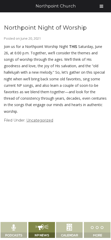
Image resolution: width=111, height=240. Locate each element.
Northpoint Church (56, 6)
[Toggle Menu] (101, 6)
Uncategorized (39, 120)
